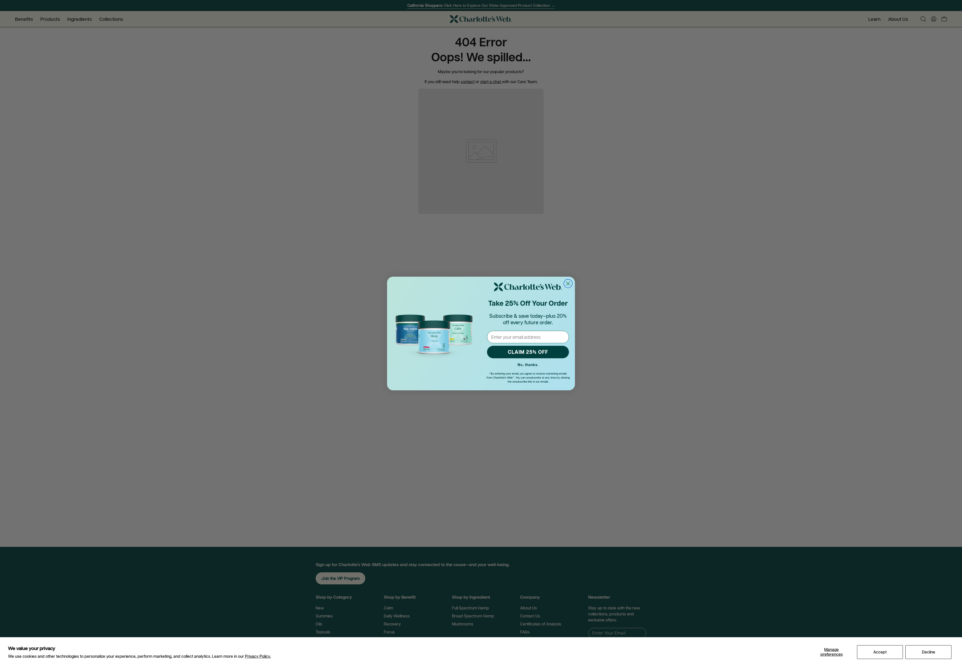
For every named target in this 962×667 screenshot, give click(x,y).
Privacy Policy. (258, 656)
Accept (880, 651)
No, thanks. (528, 365)
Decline (928, 651)
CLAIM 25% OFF (528, 352)
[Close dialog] (568, 283)
